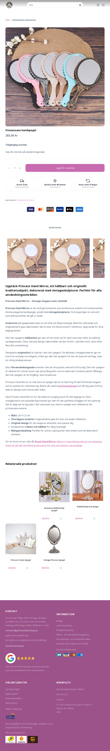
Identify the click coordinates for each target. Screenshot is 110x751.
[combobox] (53, 5)
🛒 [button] (61, 518)
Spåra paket (11, 693)
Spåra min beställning (16, 635)
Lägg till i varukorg (65, 167)
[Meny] (103, 5)
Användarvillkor (13, 698)
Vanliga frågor (12, 689)
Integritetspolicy (65, 630)
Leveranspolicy (64, 625)
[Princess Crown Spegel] (20, 539)
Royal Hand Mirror (45, 441)
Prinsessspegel (25, 200)
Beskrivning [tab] (55, 227)
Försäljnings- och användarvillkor (73, 639)
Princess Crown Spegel (21, 560)
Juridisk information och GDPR (72, 643)
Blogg (59, 620)
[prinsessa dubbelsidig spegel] (54, 487)
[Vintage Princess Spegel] (54, 539)
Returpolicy (11, 702)
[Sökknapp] (80, 5)
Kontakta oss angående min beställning (25, 640)
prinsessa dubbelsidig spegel (54, 509)
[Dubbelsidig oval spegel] (87, 485)
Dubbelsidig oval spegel (88, 506)
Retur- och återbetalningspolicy (72, 634)
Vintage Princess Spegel (54, 560)
